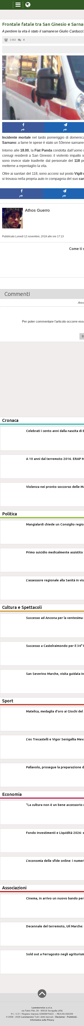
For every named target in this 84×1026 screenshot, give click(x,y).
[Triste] (65, 262)
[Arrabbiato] (22, 262)
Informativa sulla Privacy (42, 1020)
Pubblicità (72, 1017)
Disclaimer (60, 1017)
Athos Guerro (37, 210)
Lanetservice (27, 1017)
